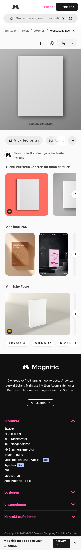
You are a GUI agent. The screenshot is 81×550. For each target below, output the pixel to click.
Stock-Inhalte (13, 455)
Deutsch (40, 403)
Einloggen (67, 7)
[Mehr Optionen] (40, 43)
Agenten (13, 465)
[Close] (75, 543)
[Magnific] (40, 368)
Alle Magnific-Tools (17, 481)
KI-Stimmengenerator (19, 449)
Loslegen (11, 492)
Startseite (10, 30)
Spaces (9, 428)
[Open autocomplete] (10, 18)
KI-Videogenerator (17, 444)
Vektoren (39, 30)
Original (28, 57)
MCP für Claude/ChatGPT (26, 460)
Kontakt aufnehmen (20, 516)
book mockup (43, 343)
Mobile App (12, 476)
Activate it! (61, 543)
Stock (25, 30)
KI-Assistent (12, 434)
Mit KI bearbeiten (26, 140)
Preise (48, 7)
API (6, 470)
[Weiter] (63, 140)
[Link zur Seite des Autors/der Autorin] (8, 155)
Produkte (11, 421)
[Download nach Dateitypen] (72, 43)
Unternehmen (15, 504)
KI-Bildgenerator (15, 439)
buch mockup (17, 343)
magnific (19, 158)
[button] (40, 402)
